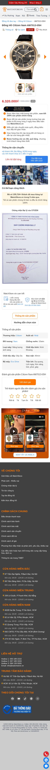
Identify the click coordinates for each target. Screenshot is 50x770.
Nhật (36, 335)
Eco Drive (15, 362)
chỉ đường (29, 578)
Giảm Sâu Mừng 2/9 (18, 3)
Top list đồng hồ (8, 495)
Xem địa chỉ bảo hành (33, 305)
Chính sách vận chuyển (11, 531)
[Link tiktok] (25, 698)
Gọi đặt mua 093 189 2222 (37, 159)
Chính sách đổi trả (9, 536)
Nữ (23, 16)
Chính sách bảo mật (9, 526)
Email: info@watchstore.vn (12, 666)
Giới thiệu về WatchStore (11, 476)
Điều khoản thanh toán (11, 516)
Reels (32, 15)
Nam (18, 16)
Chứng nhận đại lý (9, 486)
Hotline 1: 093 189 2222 (11, 659)
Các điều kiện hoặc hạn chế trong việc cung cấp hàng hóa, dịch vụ (24, 552)
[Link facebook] (12, 698)
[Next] (44, 57)
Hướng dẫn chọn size (25, 322)
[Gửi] (35, 9)
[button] (41, 9)
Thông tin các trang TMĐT (12, 558)
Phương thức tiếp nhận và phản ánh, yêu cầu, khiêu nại (24, 546)
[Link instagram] (37, 698)
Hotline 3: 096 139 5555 (11, 663)
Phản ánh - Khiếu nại (10, 481)
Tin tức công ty (7, 491)
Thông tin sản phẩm (25, 316)
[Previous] (5, 57)
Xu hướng (9, 15)
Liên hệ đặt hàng (13, 159)
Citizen (19, 335)
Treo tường (41, 16)
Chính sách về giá (9, 541)
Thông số (9, 30)
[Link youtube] (19, 698)
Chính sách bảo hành (10, 521)
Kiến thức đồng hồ (9, 500)
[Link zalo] (31, 698)
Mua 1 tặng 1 (35, 3)
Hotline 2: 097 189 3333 (11, 661)
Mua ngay (14, 446)
